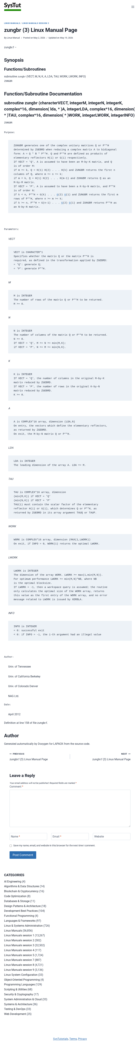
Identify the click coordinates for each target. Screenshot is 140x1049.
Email (57, 836)
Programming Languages (19, 984)
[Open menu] (133, 6)
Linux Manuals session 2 (19, 940)
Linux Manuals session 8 (19, 964)
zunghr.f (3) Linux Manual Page (111, 757)
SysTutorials (60, 1038)
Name (15, 836)
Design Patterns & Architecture (22, 906)
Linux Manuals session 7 (19, 960)
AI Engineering (12, 881)
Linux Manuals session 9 (19, 969)
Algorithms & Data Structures (21, 886)
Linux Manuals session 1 (19, 935)
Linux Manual (13, 37)
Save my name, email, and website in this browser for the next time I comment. (54, 845)
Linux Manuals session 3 (35, 23)
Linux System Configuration (21, 974)
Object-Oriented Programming (22, 979)
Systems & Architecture (18, 1004)
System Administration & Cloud (23, 999)
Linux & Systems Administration (23, 925)
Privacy (82, 1038)
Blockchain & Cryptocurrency (21, 891)
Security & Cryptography (18, 994)
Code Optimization (15, 896)
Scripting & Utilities (15, 989)
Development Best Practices (21, 910)
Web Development (15, 1014)
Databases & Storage (17, 901)
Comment (16, 786)
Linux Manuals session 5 (19, 955)
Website (99, 836)
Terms (73, 1038)
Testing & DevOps (14, 1009)
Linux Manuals (12, 23)
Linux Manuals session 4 (19, 950)
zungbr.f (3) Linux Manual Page (29, 757)
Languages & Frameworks (20, 920)
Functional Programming (19, 915)
